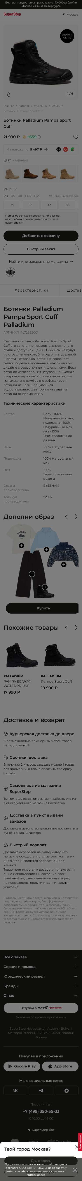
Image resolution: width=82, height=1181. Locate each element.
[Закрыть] (76, 1146)
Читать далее (36, 1174)
